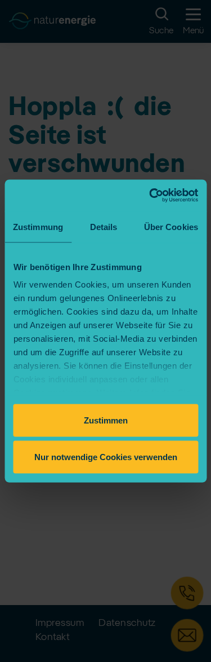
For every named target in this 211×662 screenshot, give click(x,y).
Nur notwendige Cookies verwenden (105, 457)
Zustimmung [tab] (38, 226)
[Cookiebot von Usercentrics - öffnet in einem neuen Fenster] (150, 195)
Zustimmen (106, 420)
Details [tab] (104, 226)
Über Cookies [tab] (171, 226)
